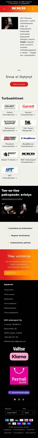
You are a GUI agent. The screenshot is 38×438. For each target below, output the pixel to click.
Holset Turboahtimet (8, 113)
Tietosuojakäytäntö (11, 313)
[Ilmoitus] (34, 2)
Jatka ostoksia (19, 84)
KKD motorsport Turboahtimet (28, 161)
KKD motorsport (19, 427)
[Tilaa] (31, 273)
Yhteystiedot (8, 290)
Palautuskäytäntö (10, 308)
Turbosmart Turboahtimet (8, 129)
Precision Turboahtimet (8, 145)
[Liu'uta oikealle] (23, 217)
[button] (4, 9)
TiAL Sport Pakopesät (27, 129)
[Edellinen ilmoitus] (4, 2)
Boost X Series (9, 160)
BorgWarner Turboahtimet (27, 145)
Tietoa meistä (9, 294)
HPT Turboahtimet (8, 177)
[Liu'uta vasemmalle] (14, 217)
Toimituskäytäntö (10, 303)
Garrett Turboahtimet (27, 113)
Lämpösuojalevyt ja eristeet (12, 199)
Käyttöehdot (8, 299)
